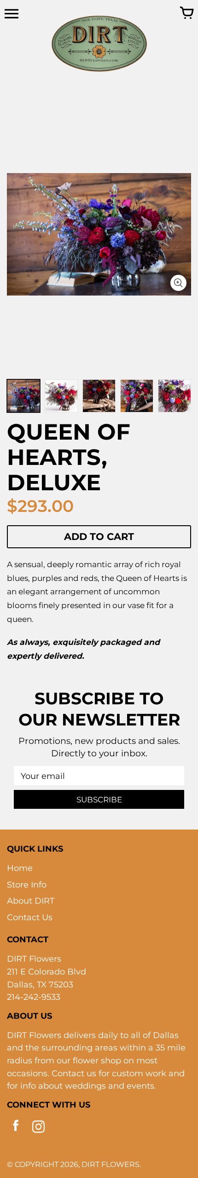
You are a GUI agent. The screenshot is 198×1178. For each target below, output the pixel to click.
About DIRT (30, 900)
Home (20, 868)
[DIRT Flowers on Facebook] (16, 1128)
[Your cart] (186, 14)
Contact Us (29, 917)
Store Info (27, 884)
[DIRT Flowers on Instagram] (38, 1128)
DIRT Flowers (111, 1164)
